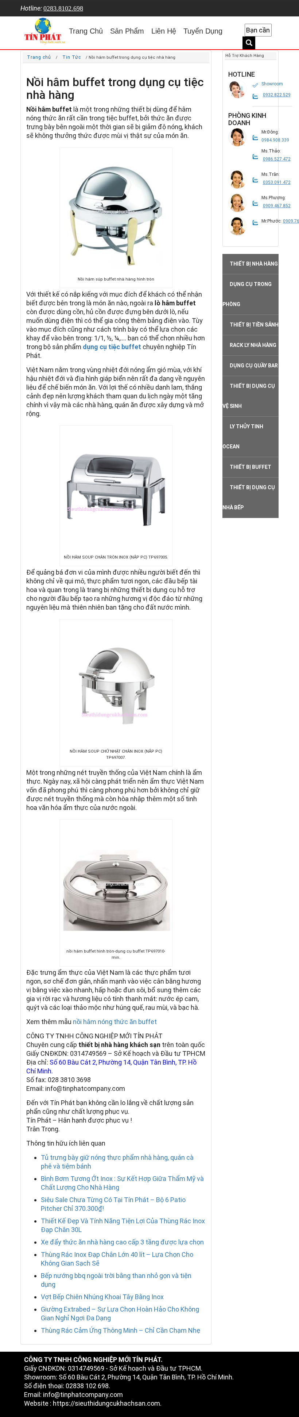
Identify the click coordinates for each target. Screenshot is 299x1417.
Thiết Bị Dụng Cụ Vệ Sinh (248, 396)
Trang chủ (39, 57)
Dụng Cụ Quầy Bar (254, 365)
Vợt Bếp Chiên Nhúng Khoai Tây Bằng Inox (102, 1297)
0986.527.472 (277, 159)
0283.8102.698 (63, 8)
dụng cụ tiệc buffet (112, 347)
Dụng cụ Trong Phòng (247, 294)
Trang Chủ (86, 31)
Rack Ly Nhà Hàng (253, 345)
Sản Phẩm (127, 31)
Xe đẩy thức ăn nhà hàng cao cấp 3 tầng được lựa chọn (122, 1242)
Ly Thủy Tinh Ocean (242, 436)
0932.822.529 (277, 94)
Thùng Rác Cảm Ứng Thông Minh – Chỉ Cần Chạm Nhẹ (120, 1330)
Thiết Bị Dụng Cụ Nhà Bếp (248, 497)
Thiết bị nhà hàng (254, 264)
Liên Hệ (163, 31)
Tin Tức (71, 57)
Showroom (272, 83)
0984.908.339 (275, 140)
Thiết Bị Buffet (250, 467)
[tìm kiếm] (248, 42)
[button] (237, 89)
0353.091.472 (277, 182)
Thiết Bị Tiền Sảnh (254, 325)
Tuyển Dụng (202, 31)
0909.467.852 (277, 205)
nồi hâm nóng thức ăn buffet (115, 1022)
